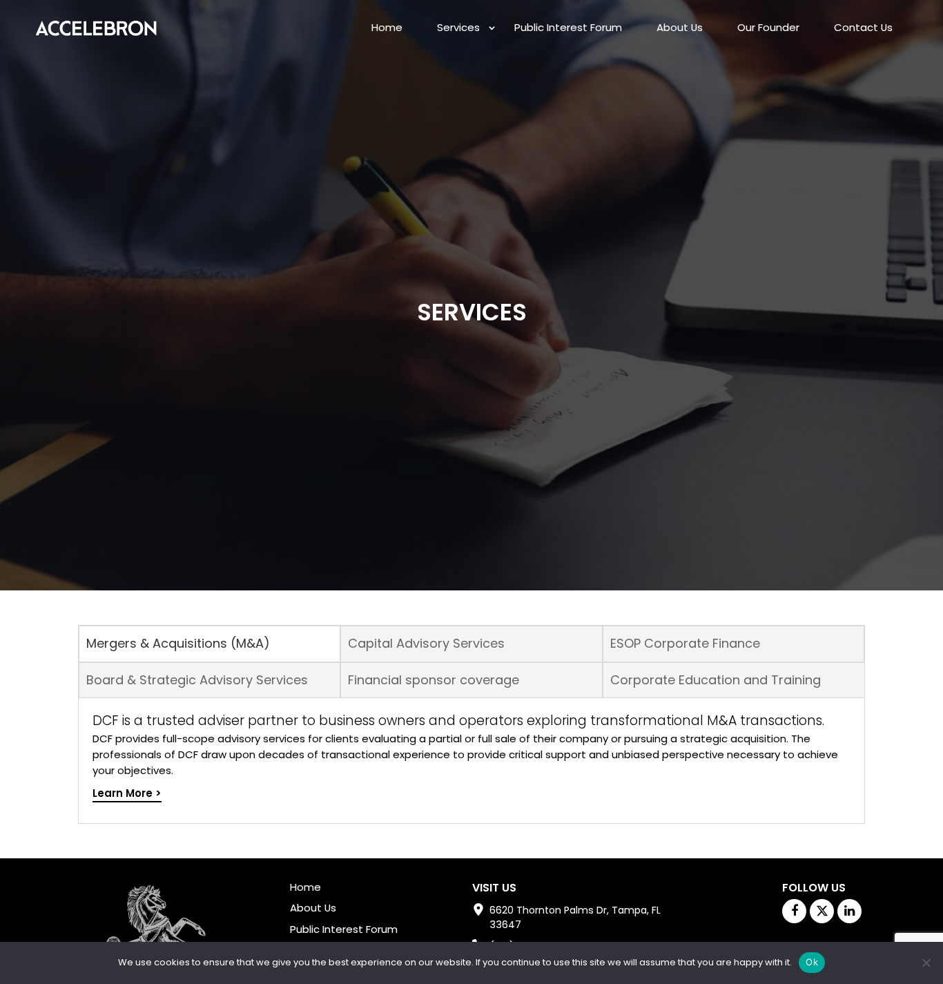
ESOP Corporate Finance (685, 643)
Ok (812, 961)
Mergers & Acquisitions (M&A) (178, 643)
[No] (926, 962)
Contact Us (863, 27)
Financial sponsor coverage (433, 679)
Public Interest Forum (568, 27)
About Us (680, 27)
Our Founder (768, 27)
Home (386, 27)
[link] (96, 25)
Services (458, 27)
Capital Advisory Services (426, 643)
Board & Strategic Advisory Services (197, 679)
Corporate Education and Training (715, 679)
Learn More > (127, 793)
